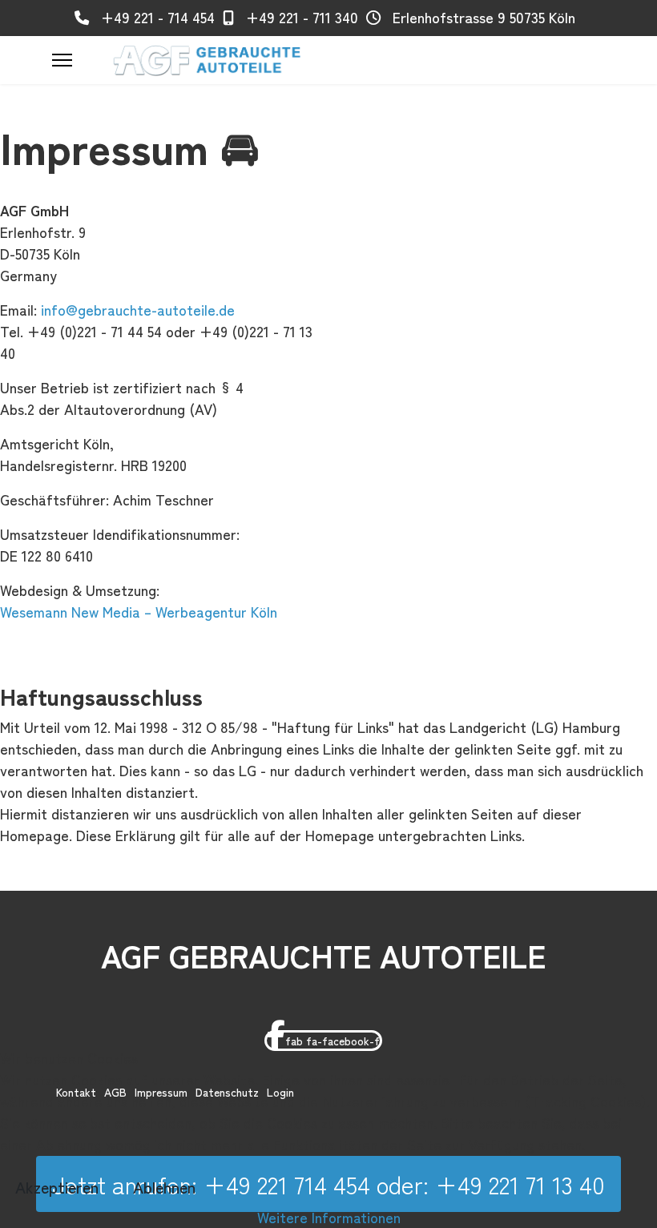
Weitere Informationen (329, 1216)
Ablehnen (164, 1186)
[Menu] (62, 60)
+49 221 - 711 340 (302, 16)
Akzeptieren (57, 1186)
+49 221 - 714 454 (158, 16)
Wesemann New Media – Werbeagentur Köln (138, 611)
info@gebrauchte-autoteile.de (138, 309)
